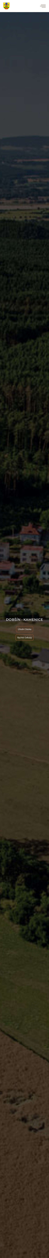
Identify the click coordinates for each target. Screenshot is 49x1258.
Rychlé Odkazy (24, 637)
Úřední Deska (24, 629)
